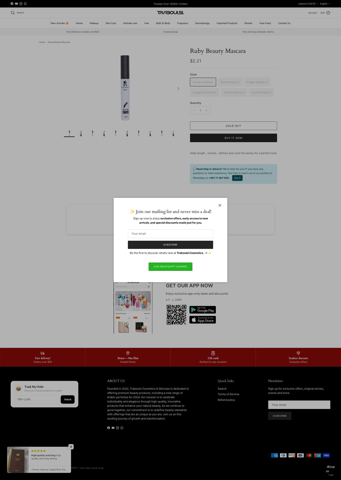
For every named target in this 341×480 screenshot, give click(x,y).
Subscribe (170, 244)
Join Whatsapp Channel (170, 266)
